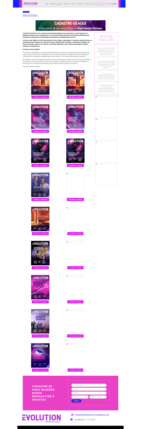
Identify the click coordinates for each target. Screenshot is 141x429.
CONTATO (87, 3)
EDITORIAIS (66, 3)
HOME (46, 3)
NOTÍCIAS (73, 3)
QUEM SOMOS (53, 3)
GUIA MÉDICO (80, 3)
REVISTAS (60, 3)
